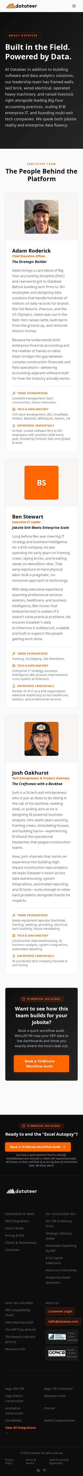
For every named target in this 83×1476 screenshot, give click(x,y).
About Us (52, 1303)
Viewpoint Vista (55, 1396)
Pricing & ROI (14, 1235)
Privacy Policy (9, 1461)
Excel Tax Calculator (19, 1303)
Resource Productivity (61, 1270)
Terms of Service (31, 1461)
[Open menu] (74, 6)
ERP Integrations (17, 1221)
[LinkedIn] (38, 1470)
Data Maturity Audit (19, 1322)
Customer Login (60, 1311)
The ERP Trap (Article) (20, 1329)
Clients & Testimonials (21, 1243)
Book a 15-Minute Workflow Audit (39, 1064)
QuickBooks (13, 1420)
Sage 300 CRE (14, 1389)
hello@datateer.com (63, 1321)
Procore (49, 1408)
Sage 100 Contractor (58, 1389)
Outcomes (12, 1250)
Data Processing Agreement (59, 1461)
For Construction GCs (61, 1214)
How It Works (14, 1228)
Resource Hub (15, 1349)
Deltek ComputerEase (59, 1420)
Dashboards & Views (19, 1214)
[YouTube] (44, 1470)
